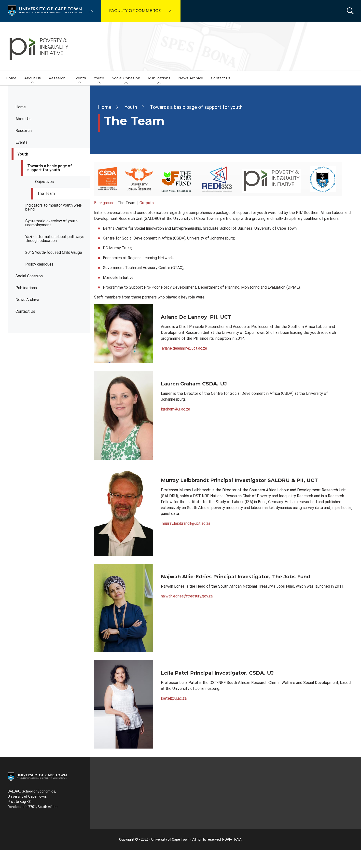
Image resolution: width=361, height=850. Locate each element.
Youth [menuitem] (99, 78)
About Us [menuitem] (32, 78)
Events (21, 142)
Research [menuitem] (57, 78)
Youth (22, 154)
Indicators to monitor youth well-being (53, 207)
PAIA (237, 839)
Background (104, 202)
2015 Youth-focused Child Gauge (53, 252)
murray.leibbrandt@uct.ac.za (186, 523)
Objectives (44, 181)
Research (23, 130)
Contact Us (25, 311)
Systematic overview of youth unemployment (51, 223)
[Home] (45, 10)
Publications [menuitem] (159, 78)
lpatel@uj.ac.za (174, 698)
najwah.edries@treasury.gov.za (187, 596)
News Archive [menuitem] (190, 78)
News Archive (27, 299)
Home (20, 107)
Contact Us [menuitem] (221, 78)
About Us (23, 118)
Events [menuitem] (79, 78)
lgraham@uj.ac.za (175, 409)
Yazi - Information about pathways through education (54, 238)
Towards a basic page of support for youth (49, 168)
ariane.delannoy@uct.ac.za (184, 348)
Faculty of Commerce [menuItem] (135, 10)
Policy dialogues (39, 264)
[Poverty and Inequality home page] (180, 46)
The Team (46, 193)
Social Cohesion (29, 276)
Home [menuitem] (11, 78)
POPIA (227, 839)
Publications (26, 287)
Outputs (146, 202)
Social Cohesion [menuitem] (126, 78)
